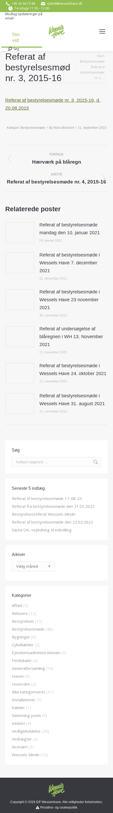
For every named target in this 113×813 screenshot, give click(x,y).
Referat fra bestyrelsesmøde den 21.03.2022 (53, 506)
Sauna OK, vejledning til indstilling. (42, 529)
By (61, 128)
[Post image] (19, 232)
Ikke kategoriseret (28, 691)
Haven (18, 676)
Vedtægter (22, 739)
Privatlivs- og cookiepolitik (58, 807)
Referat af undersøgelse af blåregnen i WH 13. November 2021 (71, 336)
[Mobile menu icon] (102, 31)
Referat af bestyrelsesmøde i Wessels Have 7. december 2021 (69, 262)
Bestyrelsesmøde (32, 128)
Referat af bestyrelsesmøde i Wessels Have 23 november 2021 (69, 299)
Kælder (18, 707)
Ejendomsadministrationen (36, 652)
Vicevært (20, 746)
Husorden (21, 684)
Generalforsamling (28, 668)
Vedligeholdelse (26, 731)
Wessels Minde (25, 754)
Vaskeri (18, 723)
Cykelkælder (23, 644)
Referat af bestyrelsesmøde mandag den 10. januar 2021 (69, 228)
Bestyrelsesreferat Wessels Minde (43, 514)
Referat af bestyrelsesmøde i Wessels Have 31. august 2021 (72, 399)
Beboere (20, 613)
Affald (17, 605)
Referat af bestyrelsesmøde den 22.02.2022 (52, 522)
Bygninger (21, 636)
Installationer (23, 699)
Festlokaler (22, 660)
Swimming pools (26, 715)
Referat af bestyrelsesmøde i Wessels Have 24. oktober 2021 (72, 369)
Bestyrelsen (23, 621)
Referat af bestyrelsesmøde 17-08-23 (47, 498)
